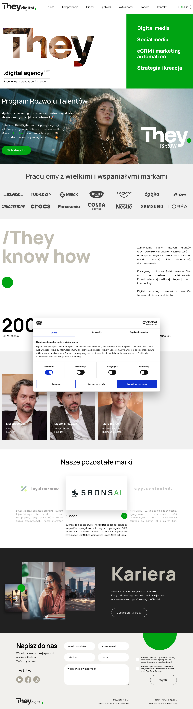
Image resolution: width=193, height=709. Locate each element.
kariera (145, 7)
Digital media (153, 28)
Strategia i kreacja (159, 68)
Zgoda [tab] (54, 332)
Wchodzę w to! (16, 150)
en (187, 7)
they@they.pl (25, 670)
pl (182, 7)
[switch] (81, 372)
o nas (51, 7)
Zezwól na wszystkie (137, 384)
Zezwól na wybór (96, 384)
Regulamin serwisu (156, 703)
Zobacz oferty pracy (129, 612)
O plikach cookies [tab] (139, 332)
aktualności (126, 7)
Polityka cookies (171, 703)
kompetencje (70, 7)
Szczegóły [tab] (96, 332)
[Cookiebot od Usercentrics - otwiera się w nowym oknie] (144, 323)
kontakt (162, 7)
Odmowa (55, 384)
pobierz (106, 7)
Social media (152, 39)
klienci (90, 7)
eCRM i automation (159, 53)
